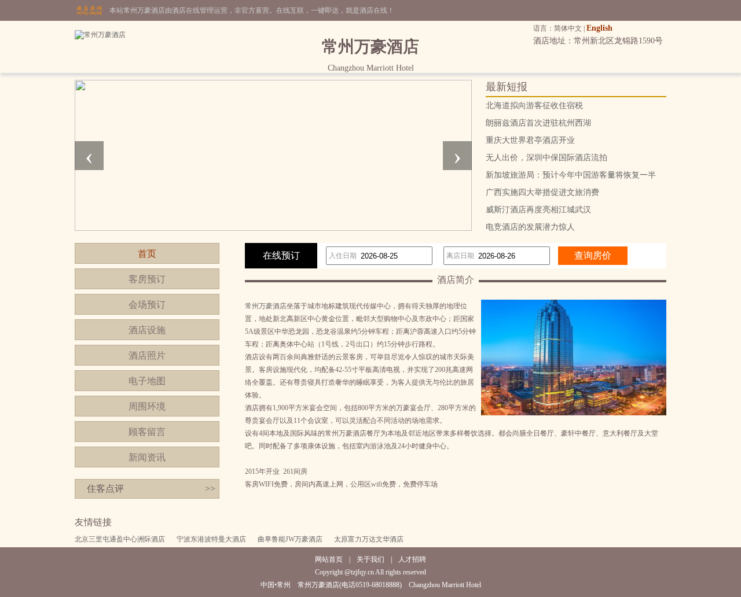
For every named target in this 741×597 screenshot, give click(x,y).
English (599, 28)
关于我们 (370, 559)
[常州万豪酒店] (100, 35)
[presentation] (89, 155)
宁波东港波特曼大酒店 (211, 539)
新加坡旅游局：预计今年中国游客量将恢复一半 (571, 175)
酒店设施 (147, 330)
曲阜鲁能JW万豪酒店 (290, 539)
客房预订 (147, 279)
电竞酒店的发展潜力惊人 (530, 227)
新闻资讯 (147, 457)
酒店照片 (147, 355)
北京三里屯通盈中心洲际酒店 (120, 539)
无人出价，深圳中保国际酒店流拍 (546, 157)
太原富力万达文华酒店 (368, 539)
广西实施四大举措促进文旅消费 (542, 192)
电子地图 (147, 381)
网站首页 (329, 559)
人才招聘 (412, 559)
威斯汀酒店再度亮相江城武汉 (538, 209)
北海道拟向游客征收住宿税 (534, 105)
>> (210, 488)
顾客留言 (147, 432)
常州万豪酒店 (266, 306)
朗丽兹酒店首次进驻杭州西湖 (538, 123)
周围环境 (147, 406)
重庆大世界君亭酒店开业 (530, 140)
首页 (147, 254)
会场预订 (147, 304)
